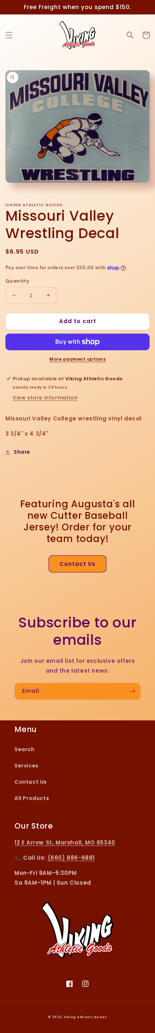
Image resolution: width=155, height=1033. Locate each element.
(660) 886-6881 (71, 857)
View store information (45, 397)
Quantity (17, 281)
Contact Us (77, 564)
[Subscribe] (132, 691)
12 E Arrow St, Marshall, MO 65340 (64, 842)
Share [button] (22, 452)
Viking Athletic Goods (85, 1017)
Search (24, 749)
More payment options (77, 359)
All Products (31, 798)
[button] (9, 35)
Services (26, 765)
